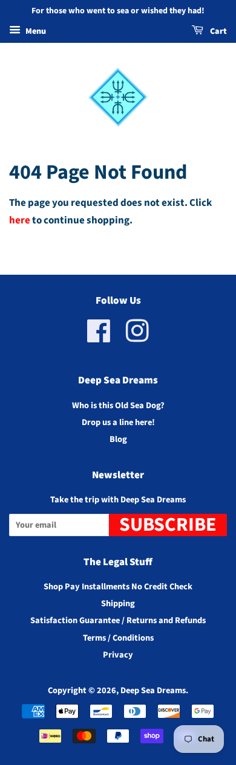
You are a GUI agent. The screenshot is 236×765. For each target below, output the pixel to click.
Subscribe (168, 525)
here (19, 220)
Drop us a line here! (118, 422)
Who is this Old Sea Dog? (118, 405)
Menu (35, 31)
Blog (118, 439)
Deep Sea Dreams (153, 690)
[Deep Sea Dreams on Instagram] (137, 337)
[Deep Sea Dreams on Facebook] (99, 337)
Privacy (118, 654)
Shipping (118, 603)
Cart (217, 31)
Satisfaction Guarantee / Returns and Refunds (118, 620)
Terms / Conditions (118, 638)
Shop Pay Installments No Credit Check (118, 586)
